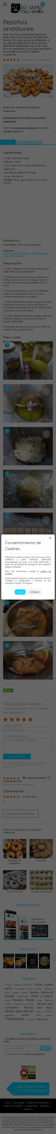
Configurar (34, 592)
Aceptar (20, 592)
